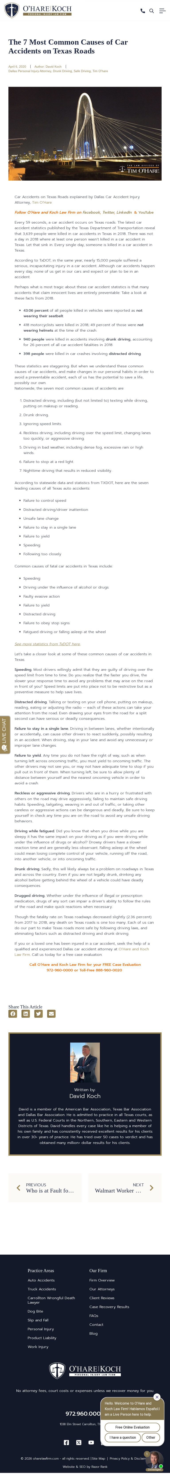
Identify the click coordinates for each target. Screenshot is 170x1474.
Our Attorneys (102, 1289)
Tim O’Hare (42, 202)
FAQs (93, 1316)
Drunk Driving (62, 71)
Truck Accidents (42, 1289)
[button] (12, 1014)
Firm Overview (102, 1280)
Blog (93, 1333)
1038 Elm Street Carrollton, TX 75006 (85, 1424)
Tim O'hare (100, 71)
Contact (96, 1324)
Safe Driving (82, 71)
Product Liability (42, 1338)
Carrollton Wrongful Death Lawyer (51, 1300)
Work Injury (38, 1347)
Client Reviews (101, 1298)
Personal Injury (41, 1329)
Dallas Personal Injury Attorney (29, 71)
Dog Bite (35, 1311)
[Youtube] (91, 1442)
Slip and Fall (38, 1320)
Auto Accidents (41, 1280)
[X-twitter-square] (79, 1442)
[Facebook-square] (66, 1442)
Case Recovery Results (109, 1307)
